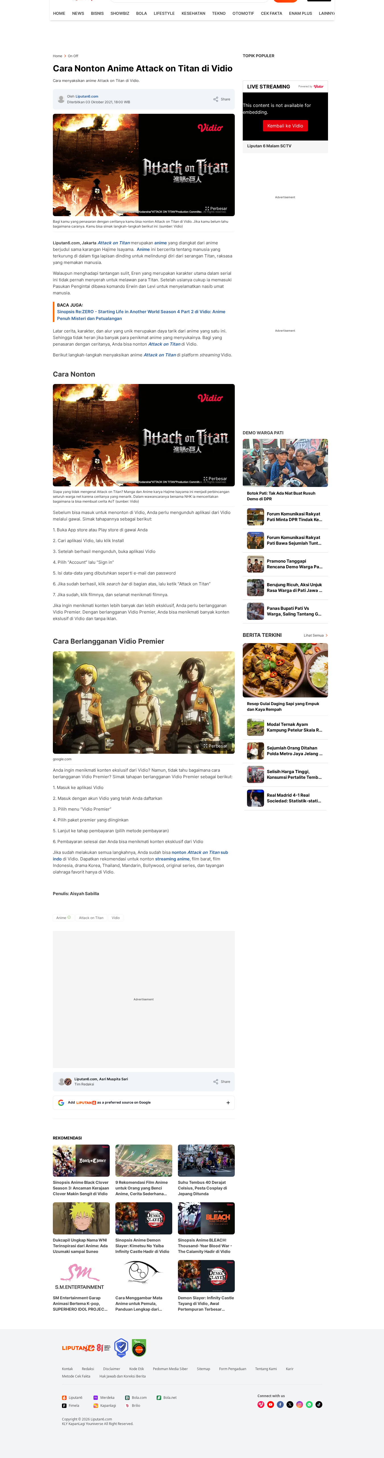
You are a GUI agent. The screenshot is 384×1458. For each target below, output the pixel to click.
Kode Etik (136, 1369)
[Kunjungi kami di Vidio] (261, 1404)
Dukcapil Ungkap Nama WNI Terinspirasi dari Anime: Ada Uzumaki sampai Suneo (80, 1246)
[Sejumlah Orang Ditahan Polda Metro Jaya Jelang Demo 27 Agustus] (255, 750)
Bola (141, 13)
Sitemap (203, 1369)
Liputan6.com (87, 96)
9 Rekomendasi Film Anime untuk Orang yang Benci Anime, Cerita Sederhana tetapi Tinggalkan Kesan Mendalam (141, 1188)
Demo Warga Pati (263, 432)
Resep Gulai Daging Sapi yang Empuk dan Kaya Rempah (283, 706)
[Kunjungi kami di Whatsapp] (309, 1404)
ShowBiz (120, 13)
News (78, 13)
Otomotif (243, 13)
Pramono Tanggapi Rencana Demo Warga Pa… (295, 563)
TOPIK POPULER (258, 55)
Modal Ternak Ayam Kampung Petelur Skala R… (294, 727)
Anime (144, 249)
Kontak (67, 1369)
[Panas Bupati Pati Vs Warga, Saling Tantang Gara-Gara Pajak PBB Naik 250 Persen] (255, 611)
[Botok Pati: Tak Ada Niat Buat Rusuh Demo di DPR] (285, 463)
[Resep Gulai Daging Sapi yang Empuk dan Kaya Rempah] (285, 670)
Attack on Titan (164, 344)
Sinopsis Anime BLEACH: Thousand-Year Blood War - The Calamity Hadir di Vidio (205, 1246)
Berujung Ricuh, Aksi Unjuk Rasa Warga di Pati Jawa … (294, 587)
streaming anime (172, 859)
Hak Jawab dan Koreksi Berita (122, 1376)
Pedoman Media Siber (170, 1369)
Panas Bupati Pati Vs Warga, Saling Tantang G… (294, 611)
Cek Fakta (271, 13)
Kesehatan (193, 13)
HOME (59, 13)
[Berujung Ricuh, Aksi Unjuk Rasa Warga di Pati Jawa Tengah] (255, 587)
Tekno (219, 13)
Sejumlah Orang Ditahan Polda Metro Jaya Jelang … (295, 750)
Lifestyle (164, 13)
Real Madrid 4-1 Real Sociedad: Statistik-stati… (294, 798)
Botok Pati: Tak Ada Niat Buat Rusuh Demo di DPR (281, 496)
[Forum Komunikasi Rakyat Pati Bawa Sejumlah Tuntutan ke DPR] (255, 540)
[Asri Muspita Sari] (68, 1081)
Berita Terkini (262, 635)
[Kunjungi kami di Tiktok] (318, 1404)
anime (160, 242)
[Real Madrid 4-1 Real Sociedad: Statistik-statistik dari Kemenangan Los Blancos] (255, 798)
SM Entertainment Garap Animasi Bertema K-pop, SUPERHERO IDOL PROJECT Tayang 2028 (80, 1303)
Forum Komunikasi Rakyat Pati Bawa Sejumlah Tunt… (294, 540)
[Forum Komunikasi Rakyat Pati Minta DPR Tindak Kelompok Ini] (255, 516)
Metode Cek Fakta (76, 1376)
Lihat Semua (314, 635)
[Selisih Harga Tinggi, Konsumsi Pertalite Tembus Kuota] (255, 774)
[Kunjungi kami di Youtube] (270, 1404)
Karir (290, 1369)
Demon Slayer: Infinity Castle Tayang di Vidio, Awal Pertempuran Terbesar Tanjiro (206, 1303)
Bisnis (97, 13)
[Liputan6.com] (61, 99)
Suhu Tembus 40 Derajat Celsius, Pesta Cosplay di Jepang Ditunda (202, 1188)
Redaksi (88, 1369)
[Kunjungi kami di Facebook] (280, 1404)
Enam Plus (300, 13)
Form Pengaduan (232, 1369)
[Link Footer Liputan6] (86, 1348)
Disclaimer (111, 1369)
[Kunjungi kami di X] (290, 1404)
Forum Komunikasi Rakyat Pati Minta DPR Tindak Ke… (294, 516)
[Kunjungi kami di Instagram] (299, 1404)
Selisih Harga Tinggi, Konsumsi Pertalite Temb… (294, 774)
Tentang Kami (266, 1369)
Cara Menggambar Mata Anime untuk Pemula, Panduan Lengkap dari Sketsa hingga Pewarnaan (140, 1303)
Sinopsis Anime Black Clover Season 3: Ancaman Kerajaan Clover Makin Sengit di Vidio (81, 1188)
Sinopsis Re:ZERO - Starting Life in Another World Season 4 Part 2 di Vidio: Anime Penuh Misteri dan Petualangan (141, 315)
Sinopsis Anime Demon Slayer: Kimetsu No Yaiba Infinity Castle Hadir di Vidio (142, 1246)
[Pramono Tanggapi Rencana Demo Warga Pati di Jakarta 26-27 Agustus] (255, 564)
